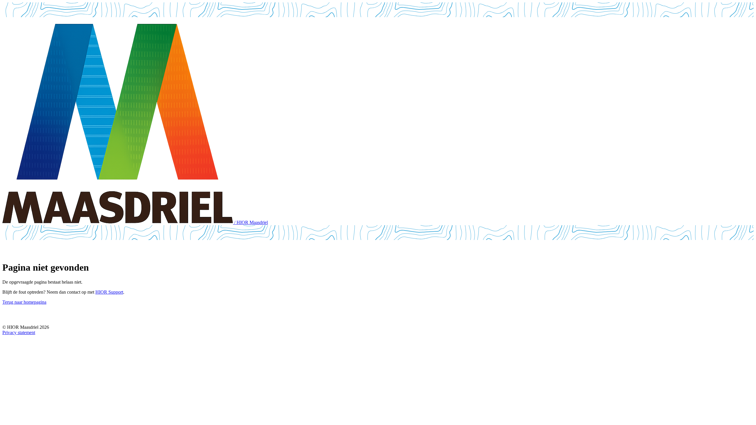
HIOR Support (109, 292)
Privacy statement (18, 332)
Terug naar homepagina (24, 302)
